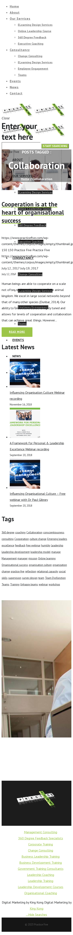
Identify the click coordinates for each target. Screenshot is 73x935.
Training (14, 584)
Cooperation (21, 539)
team (41, 578)
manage (56, 552)
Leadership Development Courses (40, 887)
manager (22, 558)
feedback (20, 545)
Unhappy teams (29, 584)
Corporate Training (40, 844)
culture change (38, 539)
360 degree (8, 532)
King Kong (36, 908)
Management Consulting (40, 832)
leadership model (40, 552)
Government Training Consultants (40, 869)
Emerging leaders (57, 539)
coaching (20, 532)
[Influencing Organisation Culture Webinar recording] (25, 386)
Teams (5, 584)
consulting (8, 539)
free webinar (33, 545)
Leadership (57, 545)
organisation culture (40, 565)
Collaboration (34, 532)
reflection (30, 571)
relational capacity (47, 571)
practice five (17, 571)
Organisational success (15, 565)
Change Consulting (40, 850)
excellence (8, 545)
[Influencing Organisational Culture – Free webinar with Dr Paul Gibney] (25, 487)
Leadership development (16, 552)
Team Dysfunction (55, 578)
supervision (14, 578)
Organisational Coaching (40, 893)
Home (25, 179)
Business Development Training (40, 862)
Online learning (47, 558)
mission (32, 558)
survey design (30, 578)
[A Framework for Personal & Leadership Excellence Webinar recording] (25, 437)
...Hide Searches (36, 914)
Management (9, 558)
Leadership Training (40, 881)
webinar (43, 584)
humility (45, 545)
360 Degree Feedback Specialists (40, 838)
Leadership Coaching (40, 875)
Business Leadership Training (40, 856)
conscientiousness (53, 532)
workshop (54, 584)
